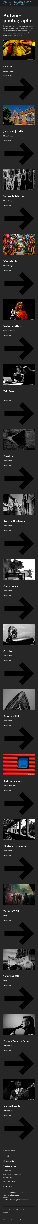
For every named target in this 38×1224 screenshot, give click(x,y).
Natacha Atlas (12, 326)
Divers (14, 786)
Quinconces (10, 586)
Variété (12, 331)
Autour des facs (12, 781)
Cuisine (7, 66)
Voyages (11, 71)
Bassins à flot (11, 716)
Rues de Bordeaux (14, 521)
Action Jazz (7, 1171)
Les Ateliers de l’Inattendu (12, 1174)
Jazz (4, 396)
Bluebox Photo (8, 1178)
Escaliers (8, 456)
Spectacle (6, 331)
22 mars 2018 (11, 911)
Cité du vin (9, 651)
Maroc (5, 71)
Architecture (7, 461)
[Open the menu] (34, 3)
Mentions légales (25, 1210)
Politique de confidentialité (11, 1210)
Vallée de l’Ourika (14, 196)
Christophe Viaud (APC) (11, 1181)
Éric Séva (8, 391)
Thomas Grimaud (16, 1220)
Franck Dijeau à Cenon (16, 1041)
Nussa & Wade (11, 1106)
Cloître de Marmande (16, 846)
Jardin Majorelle (13, 131)
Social (5, 916)
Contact (5, 1212)
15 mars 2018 (11, 976)
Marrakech (10, 261)
